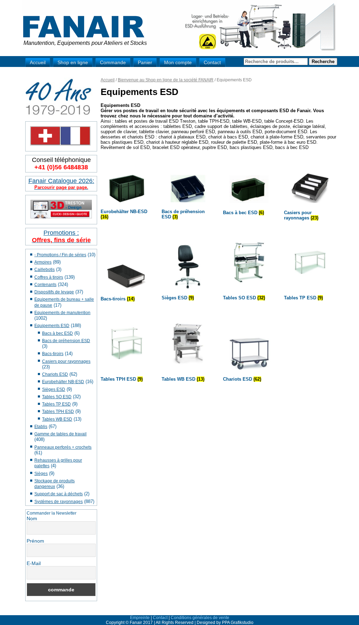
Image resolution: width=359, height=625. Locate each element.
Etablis (40, 426)
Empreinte (140, 617)
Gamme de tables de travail (60, 434)
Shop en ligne (72, 62)
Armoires (43, 262)
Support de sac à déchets (58, 493)
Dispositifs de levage (54, 292)
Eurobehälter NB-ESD (63, 381)
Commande (113, 62)
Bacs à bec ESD (57, 333)
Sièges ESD (53, 389)
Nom (32, 518)
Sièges (41, 473)
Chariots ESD (55, 374)
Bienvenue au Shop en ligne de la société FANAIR (166, 79)
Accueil (38, 62)
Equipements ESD (51, 325)
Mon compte (178, 62)
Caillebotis (44, 269)
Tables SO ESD (57, 396)
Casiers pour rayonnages (66, 361)
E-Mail (34, 563)
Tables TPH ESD (58, 411)
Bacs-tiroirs (52, 353)
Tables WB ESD (57, 419)
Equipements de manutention (62, 312)
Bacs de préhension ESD (66, 340)
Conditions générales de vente (200, 617)
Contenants (45, 284)
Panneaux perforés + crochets (63, 447)
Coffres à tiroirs (48, 277)
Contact (212, 62)
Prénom (35, 541)
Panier (145, 62)
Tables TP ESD (56, 404)
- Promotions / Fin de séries (60, 254)
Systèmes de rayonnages (58, 501)
